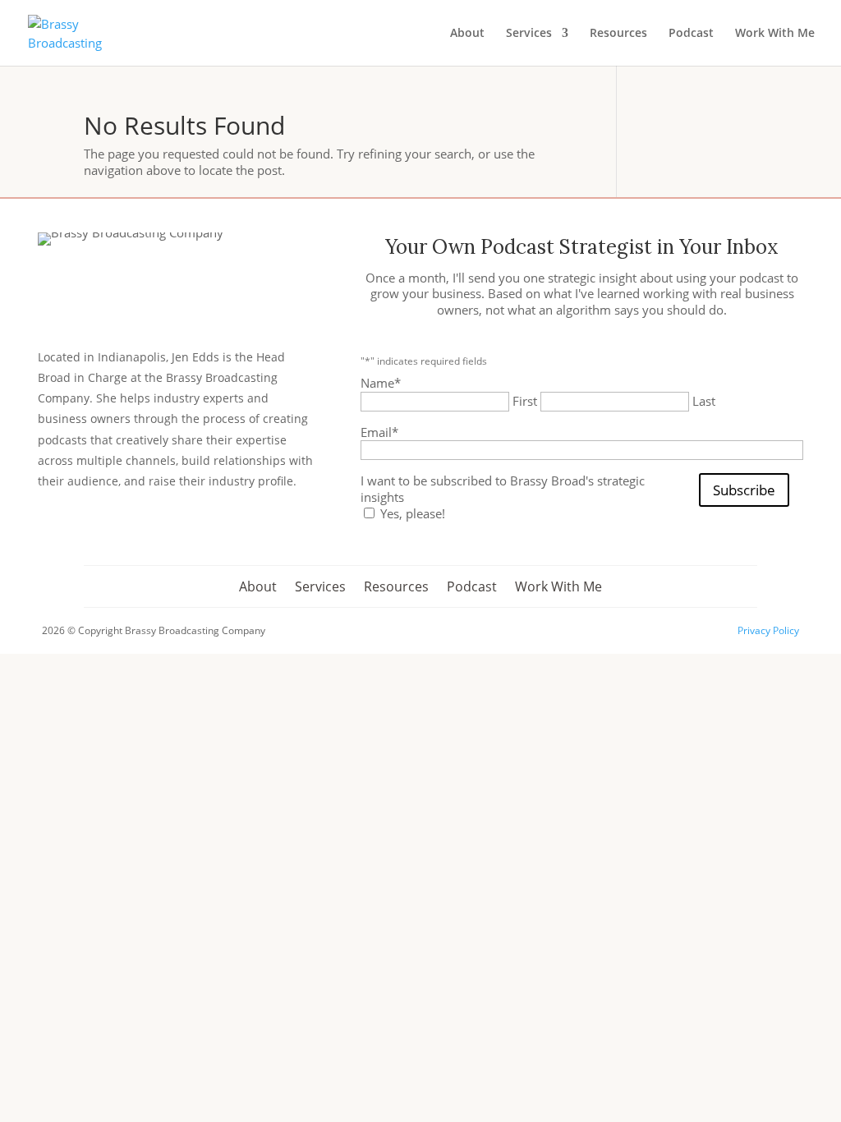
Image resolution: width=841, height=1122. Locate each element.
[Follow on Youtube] (177, 532)
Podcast (691, 33)
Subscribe (744, 490)
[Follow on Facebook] (54, 532)
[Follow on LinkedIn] (136, 532)
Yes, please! (412, 513)
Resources (618, 33)
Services (529, 33)
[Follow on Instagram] (95, 532)
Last (703, 401)
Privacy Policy (768, 630)
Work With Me (775, 33)
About (467, 33)
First (524, 401)
